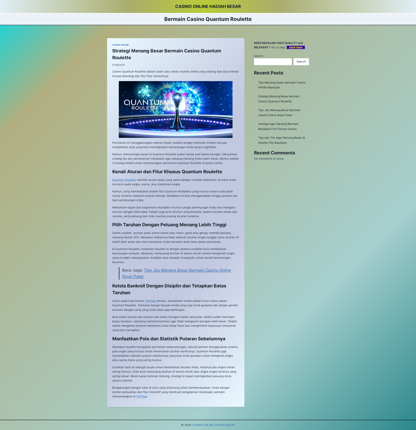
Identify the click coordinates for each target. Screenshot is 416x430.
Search (258, 56)
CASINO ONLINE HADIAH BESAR (213, 425)
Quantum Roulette (124, 180)
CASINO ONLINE (120, 45)
